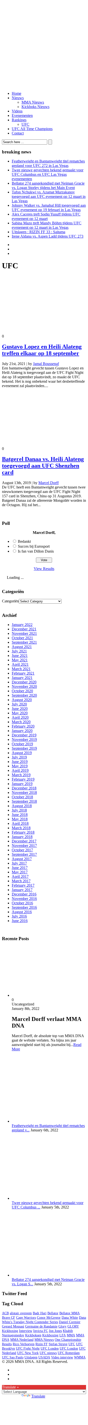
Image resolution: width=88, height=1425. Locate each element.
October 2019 (22, 744)
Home (16, 93)
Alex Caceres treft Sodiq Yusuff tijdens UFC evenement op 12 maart (46, 216)
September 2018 (24, 801)
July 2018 (19, 810)
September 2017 (24, 854)
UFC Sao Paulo (12, 1357)
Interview (25, 1331)
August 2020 (22, 700)
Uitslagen (30, 1357)
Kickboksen (33, 1335)
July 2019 (19, 757)
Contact (18, 133)
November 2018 (24, 792)
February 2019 (23, 779)
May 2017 (20, 872)
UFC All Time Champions (32, 129)
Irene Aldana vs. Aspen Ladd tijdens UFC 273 (47, 236)
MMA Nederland (21, 1340)
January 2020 (22, 731)
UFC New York (28, 1353)
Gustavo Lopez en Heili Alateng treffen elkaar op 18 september (42, 349)
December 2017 (24, 841)
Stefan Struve (58, 1344)
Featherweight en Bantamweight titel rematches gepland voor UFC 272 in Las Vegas (48, 163)
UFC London (69, 1348)
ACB (5, 1313)
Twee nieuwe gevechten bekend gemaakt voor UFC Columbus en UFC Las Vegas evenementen (47, 174)
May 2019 (20, 766)
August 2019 (22, 753)
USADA (44, 1357)
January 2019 (22, 784)
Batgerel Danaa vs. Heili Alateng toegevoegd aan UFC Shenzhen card (43, 465)
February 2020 (23, 726)
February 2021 (23, 673)
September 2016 (24, 907)
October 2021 (22, 638)
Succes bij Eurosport (34, 546)
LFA (62, 1335)
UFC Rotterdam (69, 1353)
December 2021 (24, 629)
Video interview (62, 1357)
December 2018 (24, 788)
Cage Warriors (26, 1317)
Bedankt (24, 541)
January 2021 (22, 678)
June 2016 (20, 921)
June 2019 (20, 762)
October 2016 (22, 903)
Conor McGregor (49, 1317)
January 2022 (22, 625)
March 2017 (21, 881)
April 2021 (20, 664)
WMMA (80, 1357)
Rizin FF (41, 1344)
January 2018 (22, 837)
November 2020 (24, 686)
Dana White (70, 1317)
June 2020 (20, 708)
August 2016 (22, 912)
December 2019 (24, 735)
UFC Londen (50, 1348)
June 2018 (20, 815)
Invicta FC (40, 1331)
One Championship (68, 1340)
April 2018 (20, 823)
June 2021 (20, 655)
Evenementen (22, 115)
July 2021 (19, 651)
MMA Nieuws (33, 102)
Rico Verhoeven (23, 1344)
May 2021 (20, 660)
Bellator (52, 1313)
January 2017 (22, 890)
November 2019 (24, 739)
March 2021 (21, 669)
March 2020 (21, 722)
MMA (71, 1335)
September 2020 (24, 695)
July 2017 (19, 863)
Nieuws (18, 98)
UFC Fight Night (28, 1348)
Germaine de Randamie (41, 1326)
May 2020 (20, 713)
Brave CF (8, 1317)
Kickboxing (50, 1335)
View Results (44, 569)
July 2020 (19, 704)
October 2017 (22, 850)
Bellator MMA (69, 1313)
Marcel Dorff (48, 483)
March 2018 (21, 828)
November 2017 (24, 845)
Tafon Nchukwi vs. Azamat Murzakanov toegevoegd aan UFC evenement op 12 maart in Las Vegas (49, 196)
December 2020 (24, 682)
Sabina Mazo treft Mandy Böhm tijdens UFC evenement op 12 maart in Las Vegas (46, 225)
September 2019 (24, 748)
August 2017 (22, 859)
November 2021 (24, 633)
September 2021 (24, 642)
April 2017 (20, 876)
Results (7, 1344)
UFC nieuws (48, 1353)
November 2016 (24, 898)
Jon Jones (55, 1331)
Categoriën (10, 601)
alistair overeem (21, 1313)
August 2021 (22, 647)
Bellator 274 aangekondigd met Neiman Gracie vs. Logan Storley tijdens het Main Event (48, 185)
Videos (17, 111)
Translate (38, 1396)
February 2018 (23, 832)
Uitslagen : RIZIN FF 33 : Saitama (38, 232)
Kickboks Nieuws (35, 107)
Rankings (19, 120)
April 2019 (20, 770)
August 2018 (22, 806)
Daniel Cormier (69, 1322)
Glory (62, 1326)
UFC (25, 124)
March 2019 (21, 775)
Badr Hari (39, 1313)
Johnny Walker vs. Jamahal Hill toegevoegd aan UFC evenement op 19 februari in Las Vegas (49, 207)
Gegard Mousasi (13, 1326)
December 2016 (24, 894)
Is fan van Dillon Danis (36, 551)
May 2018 (20, 819)
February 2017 (23, 885)
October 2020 (22, 691)
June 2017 (20, 868)
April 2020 (20, 717)
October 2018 (22, 797)
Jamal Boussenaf (46, 364)
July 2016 (19, 916)
